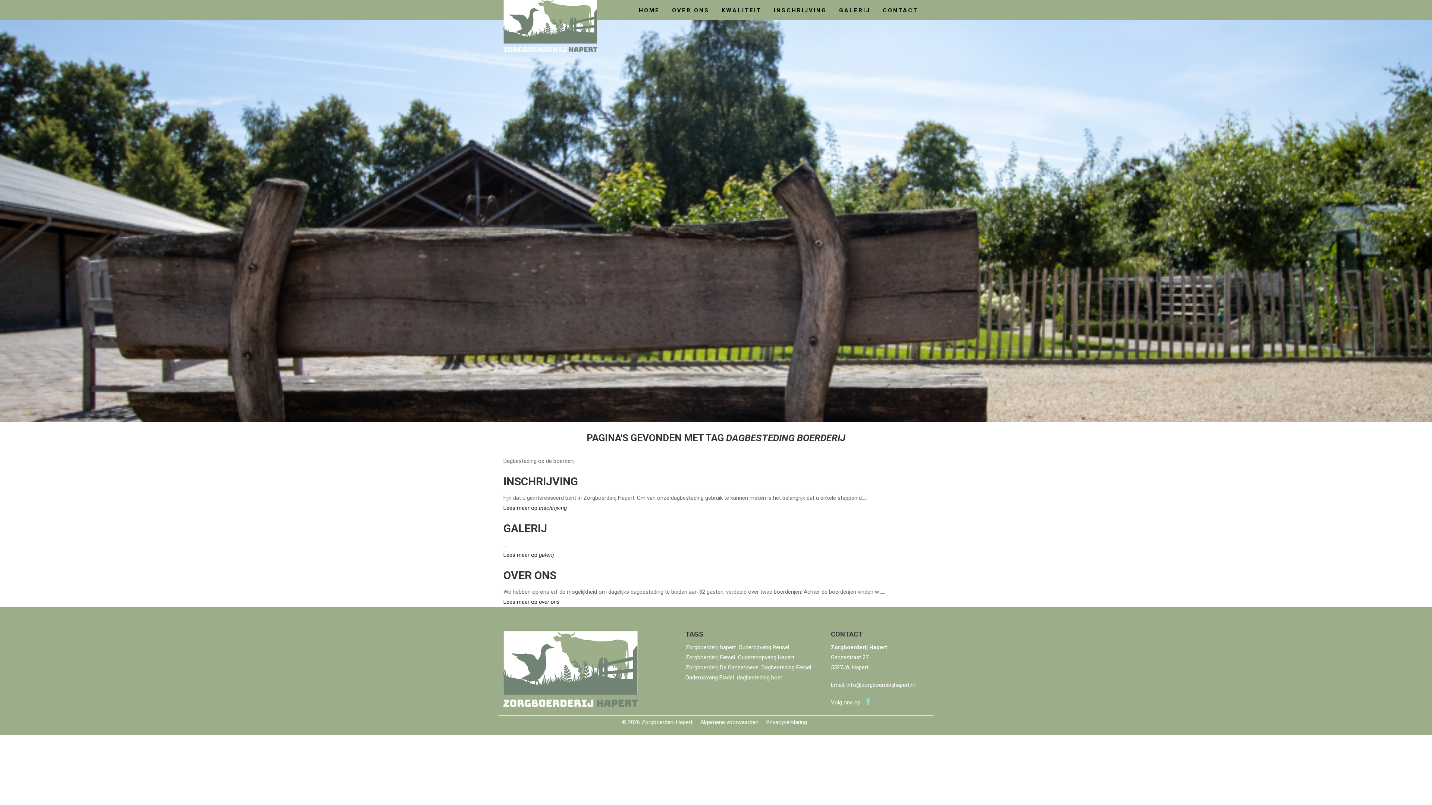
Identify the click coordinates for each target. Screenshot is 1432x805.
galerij (854, 10)
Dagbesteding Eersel (786, 667)
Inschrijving (800, 10)
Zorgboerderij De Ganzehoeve (722, 667)
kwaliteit (741, 10)
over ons (690, 10)
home (649, 10)
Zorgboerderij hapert (710, 647)
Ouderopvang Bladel (709, 677)
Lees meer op (535, 508)
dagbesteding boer (759, 677)
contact (900, 10)
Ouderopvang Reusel (764, 647)
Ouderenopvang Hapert (766, 657)
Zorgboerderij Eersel (710, 657)
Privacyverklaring (786, 722)
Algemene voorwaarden (729, 722)
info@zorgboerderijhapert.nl (881, 685)
